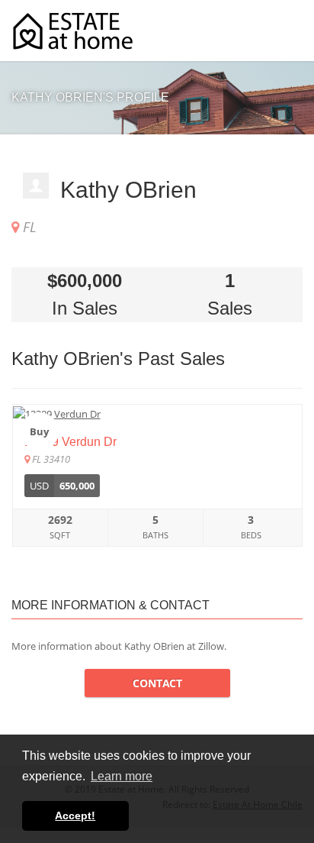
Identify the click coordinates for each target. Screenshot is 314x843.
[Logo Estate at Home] (72, 30)
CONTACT (157, 683)
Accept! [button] (75, 815)
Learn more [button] (121, 776)
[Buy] (157, 413)
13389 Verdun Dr (70, 441)
